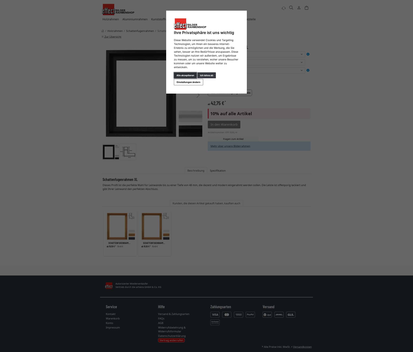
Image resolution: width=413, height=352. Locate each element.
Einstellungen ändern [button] (188, 82)
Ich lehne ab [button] (206, 75)
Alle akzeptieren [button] (185, 75)
